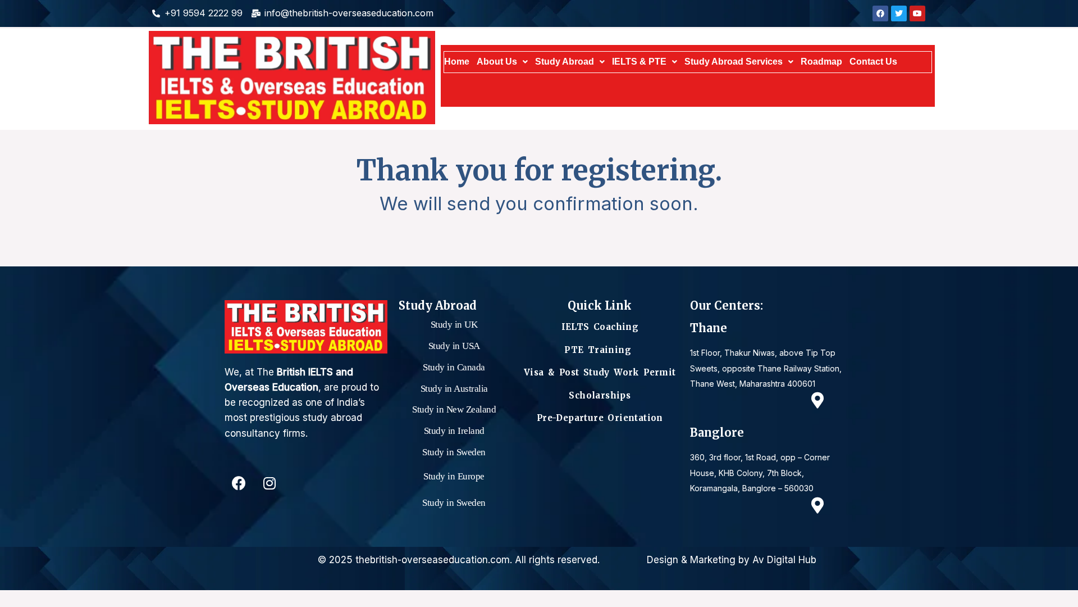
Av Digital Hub (784, 559)
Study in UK (454, 324)
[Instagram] (269, 483)
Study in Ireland (454, 430)
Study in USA (454, 346)
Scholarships (600, 395)
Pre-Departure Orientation (600, 418)
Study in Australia (454, 388)
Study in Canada (454, 367)
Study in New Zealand (454, 409)
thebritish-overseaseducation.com (432, 559)
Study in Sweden (454, 452)
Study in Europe (454, 476)
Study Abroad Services (733, 61)
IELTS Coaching (600, 326)
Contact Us (873, 61)
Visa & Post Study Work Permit (600, 372)
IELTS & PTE (639, 61)
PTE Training (599, 350)
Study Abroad (564, 61)
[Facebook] (239, 483)
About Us (497, 61)
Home (456, 61)
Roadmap (821, 61)
